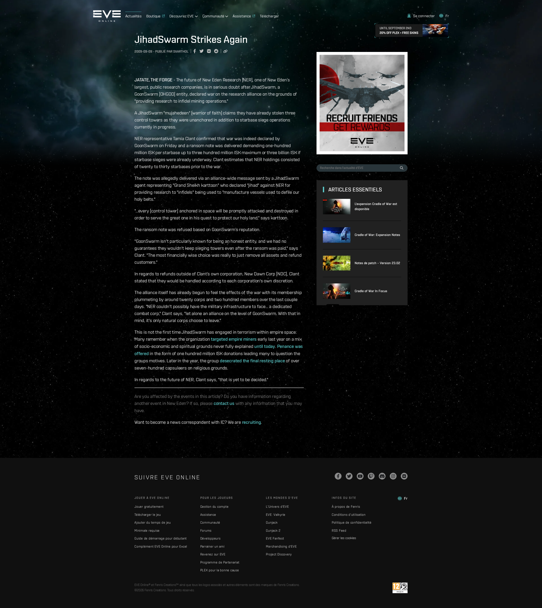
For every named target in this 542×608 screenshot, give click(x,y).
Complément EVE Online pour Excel (160, 546)
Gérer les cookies (344, 538)
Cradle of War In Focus (371, 291)
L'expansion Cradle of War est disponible (376, 206)
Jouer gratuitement (149, 506)
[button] (421, 16)
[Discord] (382, 476)
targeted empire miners (234, 339)
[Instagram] (393, 476)
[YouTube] (360, 476)
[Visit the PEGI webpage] (400, 588)
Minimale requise (147, 530)
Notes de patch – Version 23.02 (377, 263)
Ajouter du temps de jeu (152, 522)
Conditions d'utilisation (349, 514)
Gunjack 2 (273, 530)
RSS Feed (339, 530)
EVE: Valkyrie (275, 514)
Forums (206, 530)
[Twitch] (371, 476)
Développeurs (210, 538)
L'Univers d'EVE (277, 506)
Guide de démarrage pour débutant (160, 538)
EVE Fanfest (275, 538)
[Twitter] (349, 476)
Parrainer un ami (212, 546)
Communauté (210, 522)
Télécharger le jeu (147, 514)
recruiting (251, 422)
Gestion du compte (214, 506)
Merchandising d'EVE (281, 546)
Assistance (208, 514)
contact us (224, 403)
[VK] (404, 476)
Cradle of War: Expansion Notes (377, 235)
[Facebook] (338, 476)
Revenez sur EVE (212, 554)
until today (264, 346)
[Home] (107, 20)
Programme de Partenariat (219, 562)
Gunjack (272, 522)
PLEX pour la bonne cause (219, 570)
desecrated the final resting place (252, 360)
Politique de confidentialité (352, 522)
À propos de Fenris (346, 506)
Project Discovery (279, 554)
